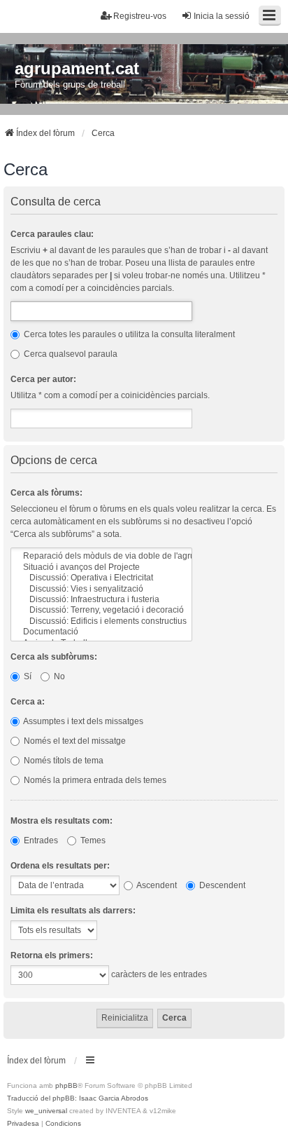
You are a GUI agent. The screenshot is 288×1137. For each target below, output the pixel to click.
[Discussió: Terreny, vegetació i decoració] (101, 610)
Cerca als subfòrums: (53, 657)
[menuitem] (23, 1123)
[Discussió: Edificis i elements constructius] (101, 621)
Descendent (221, 885)
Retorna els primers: (51, 955)
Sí (26, 676)
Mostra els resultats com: (61, 821)
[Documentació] (101, 632)
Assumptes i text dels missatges (82, 721)
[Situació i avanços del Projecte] (101, 567)
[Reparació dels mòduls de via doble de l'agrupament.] (101, 556)
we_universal (46, 1111)
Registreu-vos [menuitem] (139, 16)
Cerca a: (27, 702)
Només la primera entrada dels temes (94, 780)
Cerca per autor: (43, 379)
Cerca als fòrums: (46, 493)
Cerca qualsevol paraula (69, 354)
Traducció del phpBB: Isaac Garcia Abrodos (77, 1098)
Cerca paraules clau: (52, 234)
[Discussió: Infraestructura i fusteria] (101, 599)
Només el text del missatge (74, 741)
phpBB (66, 1085)
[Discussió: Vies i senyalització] (101, 589)
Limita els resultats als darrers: (73, 910)
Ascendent (156, 885)
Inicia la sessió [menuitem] (222, 16)
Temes (92, 840)
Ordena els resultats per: (60, 866)
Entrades (40, 840)
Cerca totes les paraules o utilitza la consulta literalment (128, 334)
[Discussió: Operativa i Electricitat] (101, 578)
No (58, 676)
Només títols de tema (62, 760)
